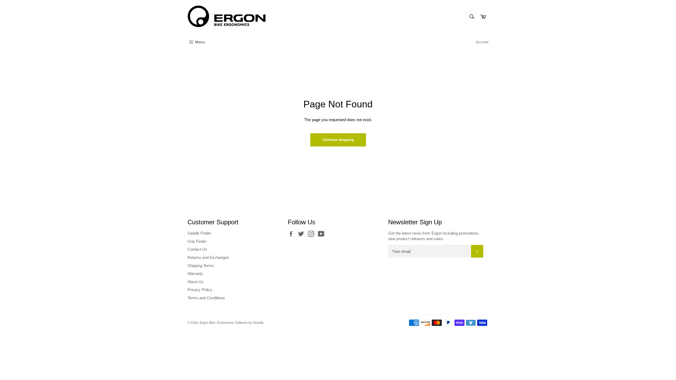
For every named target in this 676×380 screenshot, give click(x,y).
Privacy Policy (199, 289)
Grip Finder (197, 241)
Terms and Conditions (206, 298)
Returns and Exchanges (208, 257)
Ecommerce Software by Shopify (240, 323)
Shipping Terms (200, 265)
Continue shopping (338, 140)
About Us (195, 281)
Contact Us (197, 249)
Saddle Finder (199, 233)
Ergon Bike (207, 323)
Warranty (195, 273)
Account (482, 42)
